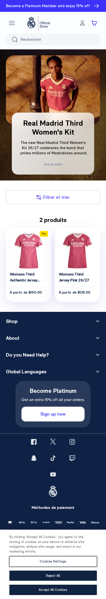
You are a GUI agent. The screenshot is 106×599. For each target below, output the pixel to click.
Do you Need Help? (27, 355)
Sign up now (53, 414)
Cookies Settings (53, 561)
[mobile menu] (12, 23)
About (12, 338)
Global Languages (26, 372)
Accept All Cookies (53, 590)
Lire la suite (53, 164)
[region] (53, 564)
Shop (12, 321)
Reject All (53, 576)
